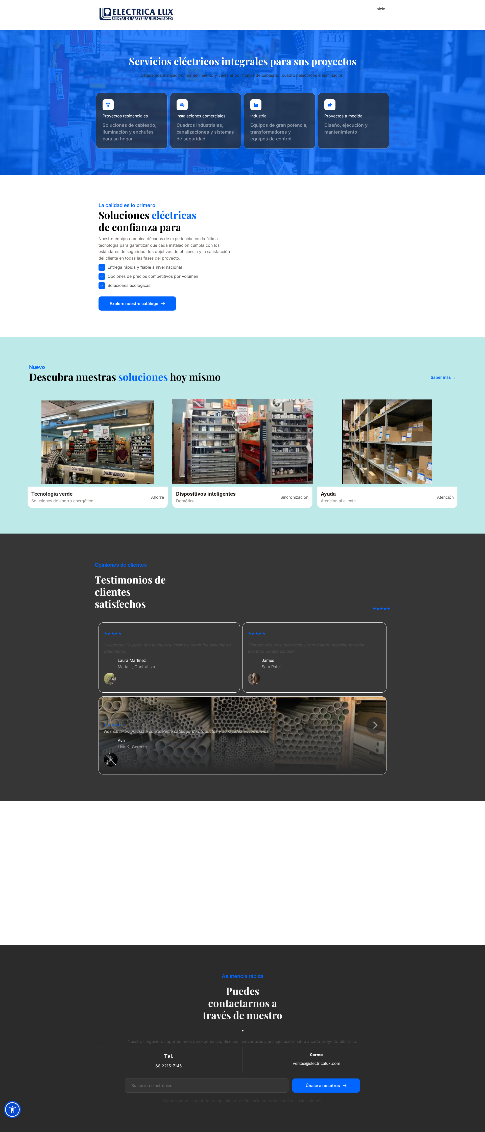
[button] (12, 1109)
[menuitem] (380, 9)
